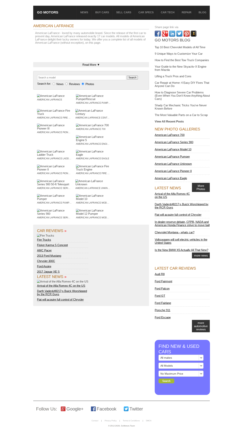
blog (202, 12)
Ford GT (160, 295)
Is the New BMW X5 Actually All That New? (181, 250)
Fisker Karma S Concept (52, 245)
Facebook (106, 408)
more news (201, 255)
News (84, 12)
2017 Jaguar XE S (48, 271)
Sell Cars (123, 12)
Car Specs (146, 12)
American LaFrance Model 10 (173, 149)
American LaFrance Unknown (173, 163)
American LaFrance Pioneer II (173, 171)
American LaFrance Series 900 (174, 142)
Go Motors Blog (172, 40)
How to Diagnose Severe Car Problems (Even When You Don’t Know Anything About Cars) (182, 95)
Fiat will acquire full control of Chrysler (60, 299)
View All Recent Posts (169, 121)
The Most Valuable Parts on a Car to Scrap (181, 115)
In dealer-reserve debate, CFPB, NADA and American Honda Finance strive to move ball (182, 223)
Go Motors (47, 12)
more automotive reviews (201, 326)
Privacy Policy (111, 421)
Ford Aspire (44, 266)
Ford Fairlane (163, 303)
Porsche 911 (162, 310)
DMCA (148, 421)
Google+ (75, 408)
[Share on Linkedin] (172, 34)
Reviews (74, 84)
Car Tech (167, 12)
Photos (89, 84)
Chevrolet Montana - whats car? (174, 232)
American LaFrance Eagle (171, 178)
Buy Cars (102, 12)
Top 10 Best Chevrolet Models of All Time (180, 47)
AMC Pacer (44, 250)
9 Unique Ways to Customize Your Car (179, 53)
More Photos (200, 187)
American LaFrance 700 (170, 135)
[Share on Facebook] (158, 34)
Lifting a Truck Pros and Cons (173, 76)
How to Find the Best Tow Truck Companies (182, 60)
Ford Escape (163, 317)
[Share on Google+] (165, 34)
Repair (186, 12)
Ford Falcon (162, 288)
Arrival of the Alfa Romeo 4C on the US (61, 285)
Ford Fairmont (163, 281)
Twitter (136, 408)
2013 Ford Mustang (49, 255)
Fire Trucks (44, 239)
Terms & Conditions (131, 421)
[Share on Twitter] (179, 34)
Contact (95, 421)
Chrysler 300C (46, 261)
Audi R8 (160, 274)
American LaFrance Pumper (172, 156)
